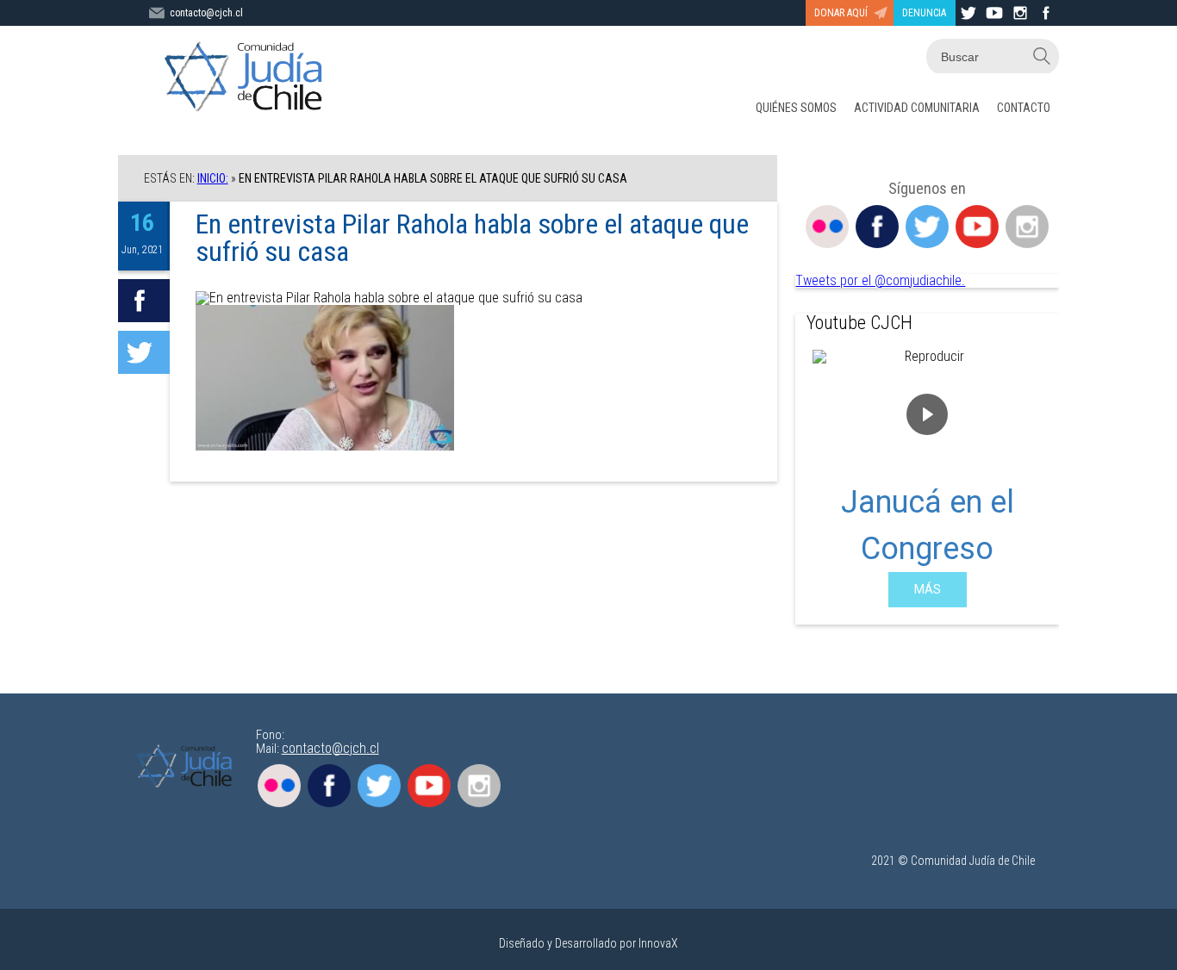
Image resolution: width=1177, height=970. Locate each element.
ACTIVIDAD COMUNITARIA (917, 108)
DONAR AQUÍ (841, 13)
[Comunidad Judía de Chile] (247, 77)
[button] (822, 478)
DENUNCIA (924, 13)
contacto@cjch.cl (206, 13)
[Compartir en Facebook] (144, 300)
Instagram (1027, 226)
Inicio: (212, 178)
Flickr (827, 226)
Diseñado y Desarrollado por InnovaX (588, 943)
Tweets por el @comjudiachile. (880, 280)
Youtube (977, 226)
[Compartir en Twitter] (144, 352)
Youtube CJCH (859, 322)
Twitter (927, 226)
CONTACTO (1023, 108)
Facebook (877, 226)
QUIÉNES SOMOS (796, 108)
